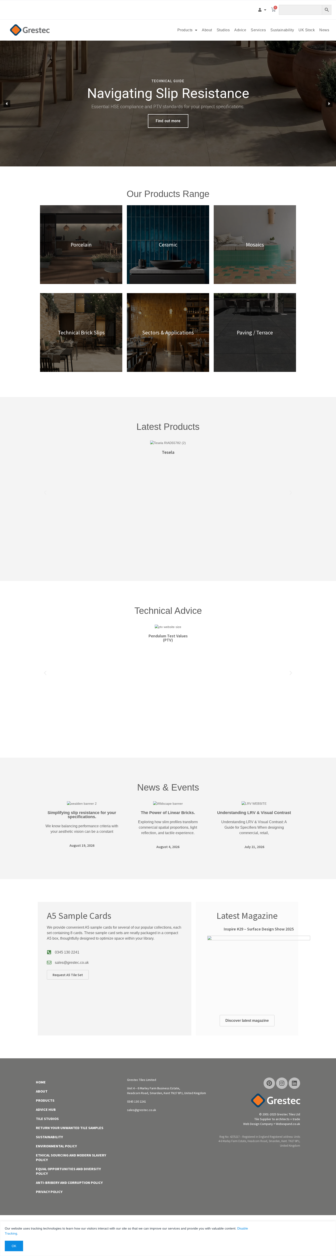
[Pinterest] (269, 1083)
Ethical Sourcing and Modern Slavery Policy (71, 1157)
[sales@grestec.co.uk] (49, 962)
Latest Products (168, 427)
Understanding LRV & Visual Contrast (254, 812)
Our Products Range (168, 194)
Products (185, 30)
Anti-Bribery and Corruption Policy (69, 1182)
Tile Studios (47, 1118)
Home (41, 1082)
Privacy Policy (49, 1191)
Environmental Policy (56, 1146)
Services (258, 30)
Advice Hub (46, 1109)
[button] (168, 103)
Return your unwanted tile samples (69, 1127)
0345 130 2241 (67, 952)
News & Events (168, 787)
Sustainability (282, 30)
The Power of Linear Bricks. (168, 812)
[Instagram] (282, 1083)
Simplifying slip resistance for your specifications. (82, 814)
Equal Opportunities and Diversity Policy (68, 1171)
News (324, 30)
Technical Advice (168, 611)
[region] (168, 103)
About (207, 30)
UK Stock (307, 30)
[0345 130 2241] (49, 952)
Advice (240, 30)
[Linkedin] (294, 1083)
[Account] (262, 10)
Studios (223, 30)
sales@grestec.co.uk (72, 962)
